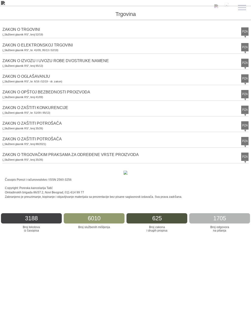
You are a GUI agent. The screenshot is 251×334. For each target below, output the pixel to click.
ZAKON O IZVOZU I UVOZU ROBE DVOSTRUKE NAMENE (55, 61)
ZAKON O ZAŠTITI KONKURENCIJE (35, 108)
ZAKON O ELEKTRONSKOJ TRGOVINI (37, 45)
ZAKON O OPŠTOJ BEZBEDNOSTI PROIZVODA (46, 92)
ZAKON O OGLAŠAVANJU (26, 76)
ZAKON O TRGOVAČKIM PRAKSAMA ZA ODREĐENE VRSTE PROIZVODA (70, 155)
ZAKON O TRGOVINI (21, 29)
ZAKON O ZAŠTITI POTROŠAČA (32, 123)
